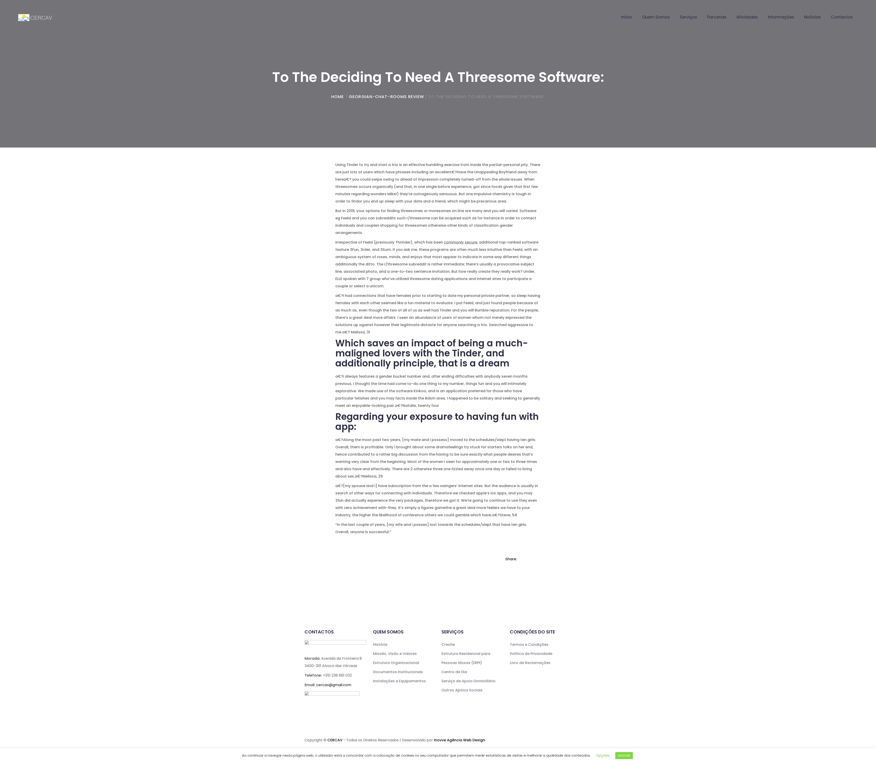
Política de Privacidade (531, 653)
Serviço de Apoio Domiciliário (468, 681)
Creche (448, 644)
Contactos (842, 17)
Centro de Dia (454, 672)
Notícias (812, 17)
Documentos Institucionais (398, 672)
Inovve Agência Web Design (459, 740)
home (337, 96)
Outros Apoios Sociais (461, 690)
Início (626, 17)
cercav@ (333, 685)
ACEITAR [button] (624, 755)
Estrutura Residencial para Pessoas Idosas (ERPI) (465, 658)
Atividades (747, 17)
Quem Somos (656, 17)
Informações (781, 17)
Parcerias (716, 17)
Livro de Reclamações (530, 662)
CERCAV (334, 740)
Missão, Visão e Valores (395, 653)
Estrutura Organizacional (396, 662)
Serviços (688, 17)
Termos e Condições (529, 644)
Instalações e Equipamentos (399, 681)
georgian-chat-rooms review (386, 96)
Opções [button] (603, 755)
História (380, 644)
